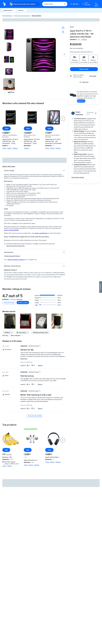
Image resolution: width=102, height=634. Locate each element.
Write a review (22, 303)
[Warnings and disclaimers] (64, 266)
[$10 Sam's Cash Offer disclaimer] (25, 457)
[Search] (64, 4)
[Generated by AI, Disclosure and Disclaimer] (95, 113)
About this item (8, 166)
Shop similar (83, 69)
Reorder (75, 4)
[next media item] (64, 54)
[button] (86, 4)
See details (92, 76)
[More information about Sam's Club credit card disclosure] (94, 97)
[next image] (9, 94)
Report (40, 365)
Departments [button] (8, 10)
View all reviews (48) (34, 416)
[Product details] (64, 170)
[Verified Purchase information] (40, 346)
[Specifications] (64, 252)
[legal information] (91, 52)
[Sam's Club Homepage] (4, 4)
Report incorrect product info (15, 246)
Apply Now (81, 101)
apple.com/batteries (41, 233)
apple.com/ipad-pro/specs (16, 259)
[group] (78, 40)
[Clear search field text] (60, 4)
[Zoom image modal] (63, 32)
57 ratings (84, 39)
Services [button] (20, 10)
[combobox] (54, 4)
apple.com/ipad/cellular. (11, 230)
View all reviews (9, 303)
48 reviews (19, 299)
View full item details (77, 177)
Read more (24, 359)
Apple (72, 27)
